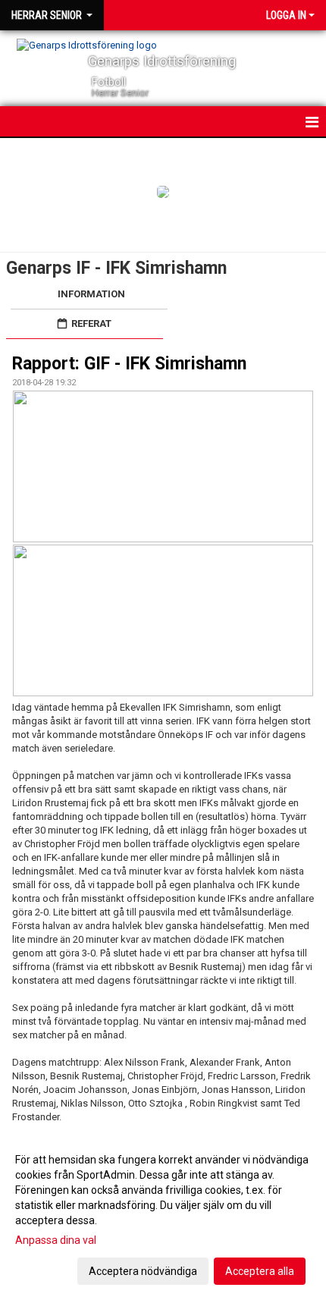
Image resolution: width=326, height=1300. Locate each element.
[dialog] (163, 1214)
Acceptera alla (259, 1271)
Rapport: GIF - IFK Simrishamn (129, 363)
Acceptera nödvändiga (143, 1271)
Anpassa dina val (55, 1240)
